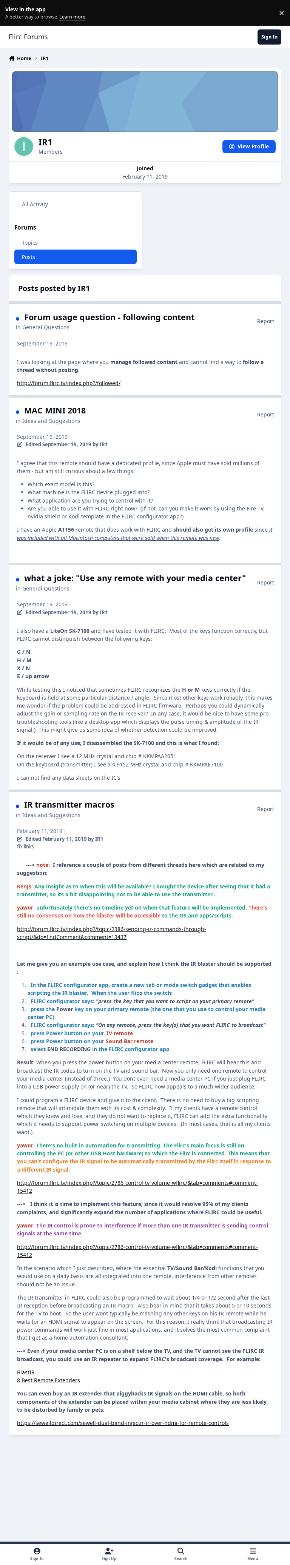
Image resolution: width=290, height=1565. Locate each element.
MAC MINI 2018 (55, 410)
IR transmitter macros (69, 804)
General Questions (45, 327)
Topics (30, 242)
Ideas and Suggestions (51, 420)
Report (265, 321)
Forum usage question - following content (109, 316)
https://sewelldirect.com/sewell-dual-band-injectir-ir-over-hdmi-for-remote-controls (123, 1422)
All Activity (35, 204)
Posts (28, 257)
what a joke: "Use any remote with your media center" (135, 577)
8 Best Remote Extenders (48, 1380)
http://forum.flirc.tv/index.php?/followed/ (68, 383)
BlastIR (26, 1372)
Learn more (14, 13)
